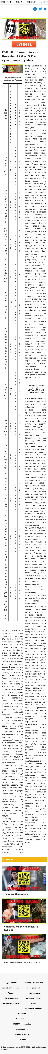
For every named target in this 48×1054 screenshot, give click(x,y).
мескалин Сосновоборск (22, 1016)
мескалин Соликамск (34, 983)
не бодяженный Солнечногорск (33, 990)
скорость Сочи (22, 1029)
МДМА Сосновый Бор (22, 1024)
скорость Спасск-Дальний (22, 1036)
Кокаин (19, 2)
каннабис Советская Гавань (10, 990)
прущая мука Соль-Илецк (34, 1000)
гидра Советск (11, 983)
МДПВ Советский (10, 998)
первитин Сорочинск (34, 1008)
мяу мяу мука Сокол (10, 1003)
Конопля (31, 2)
